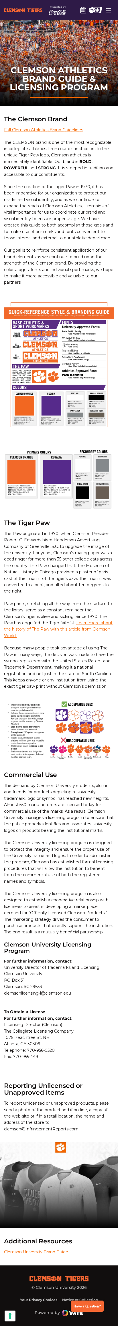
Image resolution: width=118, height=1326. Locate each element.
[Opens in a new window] (95, 10)
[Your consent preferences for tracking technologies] (10, 1316)
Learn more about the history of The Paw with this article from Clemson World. (58, 629)
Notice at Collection (80, 1300)
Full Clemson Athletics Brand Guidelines (43, 129)
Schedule (83, 10)
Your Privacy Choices (38, 1300)
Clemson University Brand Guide (36, 1252)
